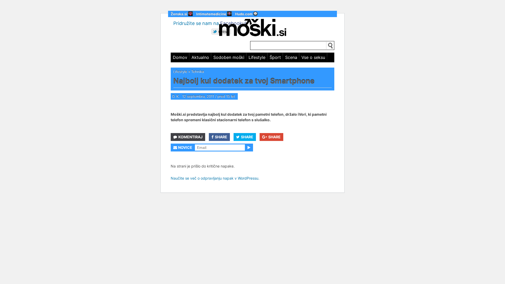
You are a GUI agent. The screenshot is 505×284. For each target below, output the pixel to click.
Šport (275, 57)
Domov (180, 57)
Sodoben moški (228, 57)
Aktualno (200, 57)
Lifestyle (257, 57)
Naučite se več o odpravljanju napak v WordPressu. (215, 178)
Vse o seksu (313, 57)
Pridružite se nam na (209, 23)
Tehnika (197, 71)
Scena (291, 57)
